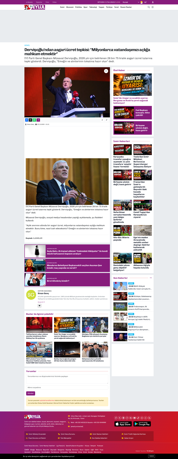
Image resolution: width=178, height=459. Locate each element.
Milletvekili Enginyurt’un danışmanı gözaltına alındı (138, 328)
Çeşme (87, 450)
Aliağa (32, 450)
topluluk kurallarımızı (47, 400)
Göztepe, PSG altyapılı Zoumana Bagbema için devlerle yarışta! (94, 335)
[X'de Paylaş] (30, 120)
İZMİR (26, 450)
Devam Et (40, 302)
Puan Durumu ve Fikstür (37, 438)
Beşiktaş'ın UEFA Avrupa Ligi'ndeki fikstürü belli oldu (139, 318)
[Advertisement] (89, 26)
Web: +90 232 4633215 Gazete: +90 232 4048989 (88, 422)
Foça (101, 450)
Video (55, 2)
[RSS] (149, 418)
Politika (78, 7)
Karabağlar (46, 452)
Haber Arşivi (128, 438)
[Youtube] (134, 418)
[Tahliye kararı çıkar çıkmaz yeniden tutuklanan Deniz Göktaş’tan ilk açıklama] (39, 325)
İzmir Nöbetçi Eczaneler (37, 434)
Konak (90, 452)
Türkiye (109, 7)
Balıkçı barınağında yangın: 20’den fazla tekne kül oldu (65, 360)
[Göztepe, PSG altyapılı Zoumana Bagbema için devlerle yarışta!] (95, 325)
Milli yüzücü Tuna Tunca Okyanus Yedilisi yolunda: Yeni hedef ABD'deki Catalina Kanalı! (38, 361)
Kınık (85, 452)
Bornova (75, 450)
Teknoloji (93, 7)
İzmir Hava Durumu (68, 434)
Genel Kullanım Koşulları (75, 446)
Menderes (97, 452)
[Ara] (149, 7)
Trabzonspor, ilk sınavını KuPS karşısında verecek (138, 308)
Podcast (100, 446)
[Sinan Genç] (31, 295)
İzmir (62, 7)
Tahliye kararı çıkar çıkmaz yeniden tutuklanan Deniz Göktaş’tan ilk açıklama (37, 336)
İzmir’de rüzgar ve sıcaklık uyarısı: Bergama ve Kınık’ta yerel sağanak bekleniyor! (65, 336)
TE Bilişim (150, 451)
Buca (81, 450)
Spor (86, 7)
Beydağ (68, 450)
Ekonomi (70, 7)
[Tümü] (151, 278)
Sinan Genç (30, 124)
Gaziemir (27, 452)
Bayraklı (53, 450)
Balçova (39, 450)
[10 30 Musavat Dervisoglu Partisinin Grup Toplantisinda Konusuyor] (67, 181)
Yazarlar (39, 2)
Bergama (61, 450)
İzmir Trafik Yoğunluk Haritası (135, 434)
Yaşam (101, 7)
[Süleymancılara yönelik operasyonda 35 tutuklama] (95, 349)
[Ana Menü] (153, 7)
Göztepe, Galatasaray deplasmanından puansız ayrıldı (139, 297)
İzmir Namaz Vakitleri (100, 434)
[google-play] (142, 423)
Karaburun (55, 452)
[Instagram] (127, 418)
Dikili (96, 450)
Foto (47, 2)
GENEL (27, 45)
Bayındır (46, 450)
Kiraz (80, 452)
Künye (87, 446)
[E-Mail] (39, 305)
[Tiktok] (138, 418)
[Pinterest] (123, 418)
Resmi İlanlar (126, 7)
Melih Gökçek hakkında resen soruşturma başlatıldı (139, 287)
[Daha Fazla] (38, 120)
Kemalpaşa (73, 452)
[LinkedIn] (130, 418)
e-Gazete (29, 2)
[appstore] (123, 423)
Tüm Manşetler (65, 438)
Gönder (31, 393)
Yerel (116, 7)
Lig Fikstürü (60, 446)
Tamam (151, 456)
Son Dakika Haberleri (99, 438)
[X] (119, 418)
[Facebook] (116, 418)
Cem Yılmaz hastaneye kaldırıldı (136, 338)
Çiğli (92, 450)
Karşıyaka (64, 452)
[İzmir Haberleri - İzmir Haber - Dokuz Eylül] (34, 7)
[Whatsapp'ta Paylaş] (34, 120)
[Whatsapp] (145, 418)
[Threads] (142, 418)
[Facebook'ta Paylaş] (26, 120)
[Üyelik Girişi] (152, 2)
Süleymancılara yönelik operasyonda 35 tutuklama (93, 360)
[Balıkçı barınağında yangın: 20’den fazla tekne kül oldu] (67, 349)
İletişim (93, 446)
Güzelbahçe (36, 452)
